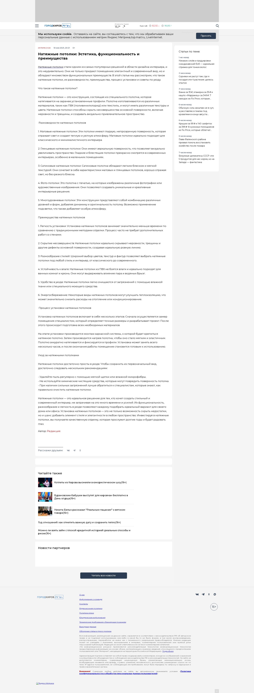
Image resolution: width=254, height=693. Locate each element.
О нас (82, 595)
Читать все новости (104, 575)
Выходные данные (87, 627)
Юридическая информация (92, 617)
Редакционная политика (90, 608)
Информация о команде (90, 599)
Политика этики (86, 613)
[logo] (50, 597)
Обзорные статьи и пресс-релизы (95, 631)
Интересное (44, 48)
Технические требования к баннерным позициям (102, 622)
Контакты (83, 604)
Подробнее (168, 651)
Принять (206, 35)
